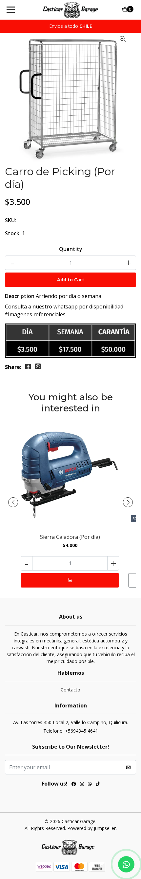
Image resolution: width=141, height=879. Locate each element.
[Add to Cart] (70, 580)
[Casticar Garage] (70, 10)
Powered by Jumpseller (91, 828)
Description (19, 296)
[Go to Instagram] (82, 784)
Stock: (13, 233)
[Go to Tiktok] (98, 784)
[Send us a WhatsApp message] (126, 864)
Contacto (70, 690)
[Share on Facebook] (28, 366)
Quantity (70, 249)
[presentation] (13, 502)
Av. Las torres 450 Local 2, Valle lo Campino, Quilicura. (70, 722)
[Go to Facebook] (73, 784)
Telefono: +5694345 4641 (70, 731)
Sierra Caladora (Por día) (70, 537)
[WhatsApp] (90, 784)
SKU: (10, 220)
